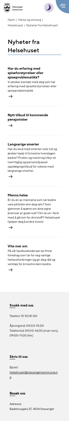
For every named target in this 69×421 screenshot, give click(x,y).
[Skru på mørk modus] (49, 7)
